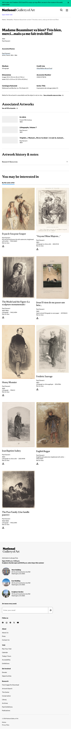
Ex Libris (23, 117)
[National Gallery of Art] (35, 550)
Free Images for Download (10, 685)
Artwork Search (7, 688)
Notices (4, 722)
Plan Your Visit (6, 649)
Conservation (6, 696)
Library (4, 699)
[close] (68, 2)
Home (4, 19)
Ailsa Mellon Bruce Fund (44, 68)
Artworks (10, 19)
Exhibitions (5, 663)
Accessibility (6, 660)
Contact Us (5, 640)
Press (3, 636)
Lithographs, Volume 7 (28, 127)
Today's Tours (6, 656)
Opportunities (6, 676)
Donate (4, 672)
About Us (5, 633)
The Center (5, 692)
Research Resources (10, 162)
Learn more (5, 4)
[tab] (8, 182)
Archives (5, 703)
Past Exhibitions (7, 707)
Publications (6, 710)
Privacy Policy (5, 725)
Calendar (5, 652)
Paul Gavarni (6, 53)
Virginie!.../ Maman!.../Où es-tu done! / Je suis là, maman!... (42, 138)
